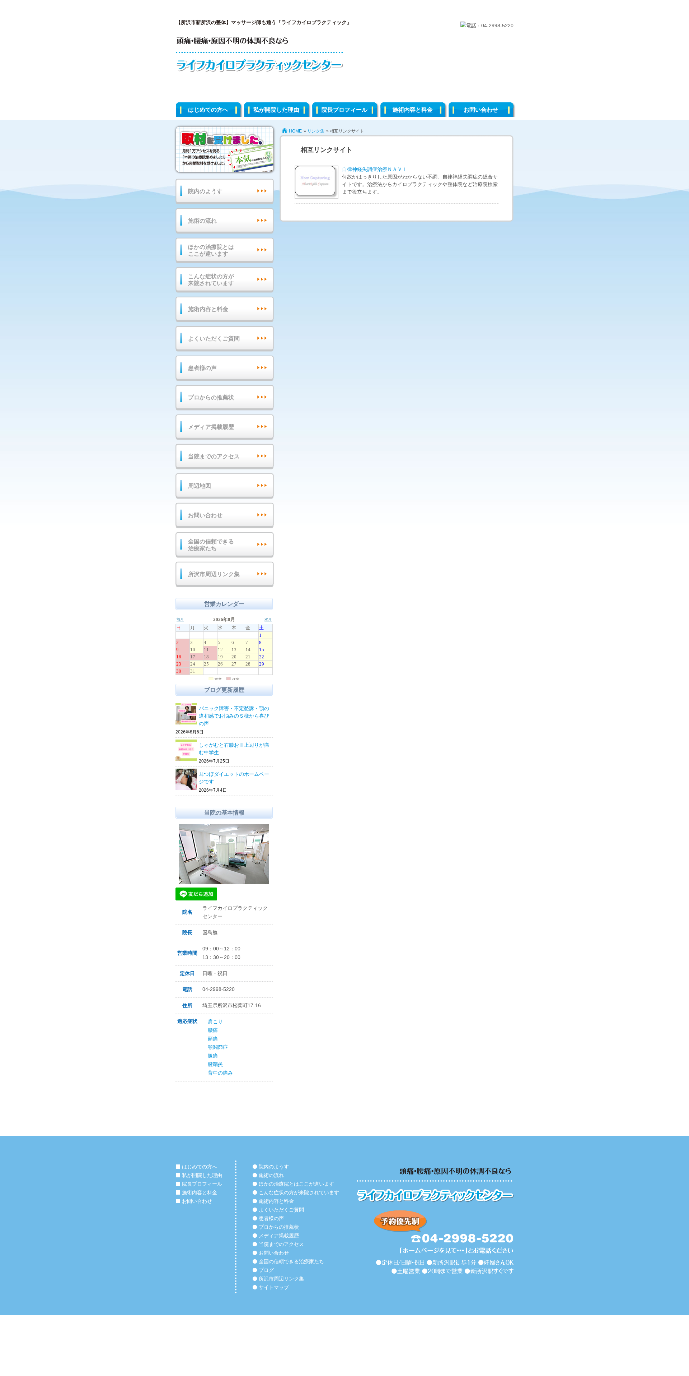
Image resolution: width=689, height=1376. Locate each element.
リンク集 (315, 131)
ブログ (266, 1270)
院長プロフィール (344, 110)
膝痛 (213, 1055)
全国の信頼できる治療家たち (211, 544)
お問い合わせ (481, 110)
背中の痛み (220, 1073)
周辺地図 (199, 486)
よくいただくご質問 (214, 338)
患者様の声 (202, 368)
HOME (295, 131)
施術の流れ (202, 221)
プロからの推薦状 (211, 397)
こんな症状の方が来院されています (211, 279)
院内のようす (205, 191)
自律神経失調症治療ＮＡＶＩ (374, 169)
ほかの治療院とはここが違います (211, 250)
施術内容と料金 (413, 110)
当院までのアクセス (214, 456)
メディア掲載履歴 (211, 427)
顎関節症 (218, 1047)
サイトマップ (274, 1287)
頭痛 (213, 1039)
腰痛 (213, 1030)
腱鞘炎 (215, 1064)
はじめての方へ (208, 110)
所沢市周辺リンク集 (214, 574)
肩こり (215, 1021)
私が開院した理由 (276, 110)
